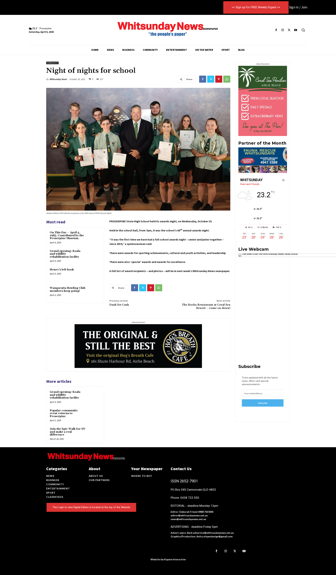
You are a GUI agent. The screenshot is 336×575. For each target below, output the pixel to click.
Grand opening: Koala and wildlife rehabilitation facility (65, 254)
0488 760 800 (205, 511)
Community (52, 63)
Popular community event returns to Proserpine (64, 413)
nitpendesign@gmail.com (218, 536)
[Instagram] (282, 30)
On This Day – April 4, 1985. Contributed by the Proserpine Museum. (67, 235)
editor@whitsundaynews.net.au (189, 515)
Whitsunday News (58, 79)
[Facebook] (276, 30)
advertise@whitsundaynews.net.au (213, 532)
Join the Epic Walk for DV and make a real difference (67, 431)
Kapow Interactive (175, 559)
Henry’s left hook (62, 269)
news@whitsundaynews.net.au (188, 519)
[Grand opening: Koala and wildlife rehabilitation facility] (94, 255)
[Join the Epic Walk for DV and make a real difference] (94, 433)
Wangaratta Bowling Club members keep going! (67, 289)
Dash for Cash (119, 304)
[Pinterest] (218, 79)
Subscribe (263, 403)
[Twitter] (289, 30)
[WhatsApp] (226, 79)
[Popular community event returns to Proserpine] (94, 415)
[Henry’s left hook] (94, 274)
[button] (303, 30)
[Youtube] (295, 30)
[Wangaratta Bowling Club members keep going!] (94, 292)
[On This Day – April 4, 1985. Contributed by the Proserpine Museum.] (94, 237)
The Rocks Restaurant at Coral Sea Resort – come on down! (206, 306)
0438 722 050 (189, 497)
